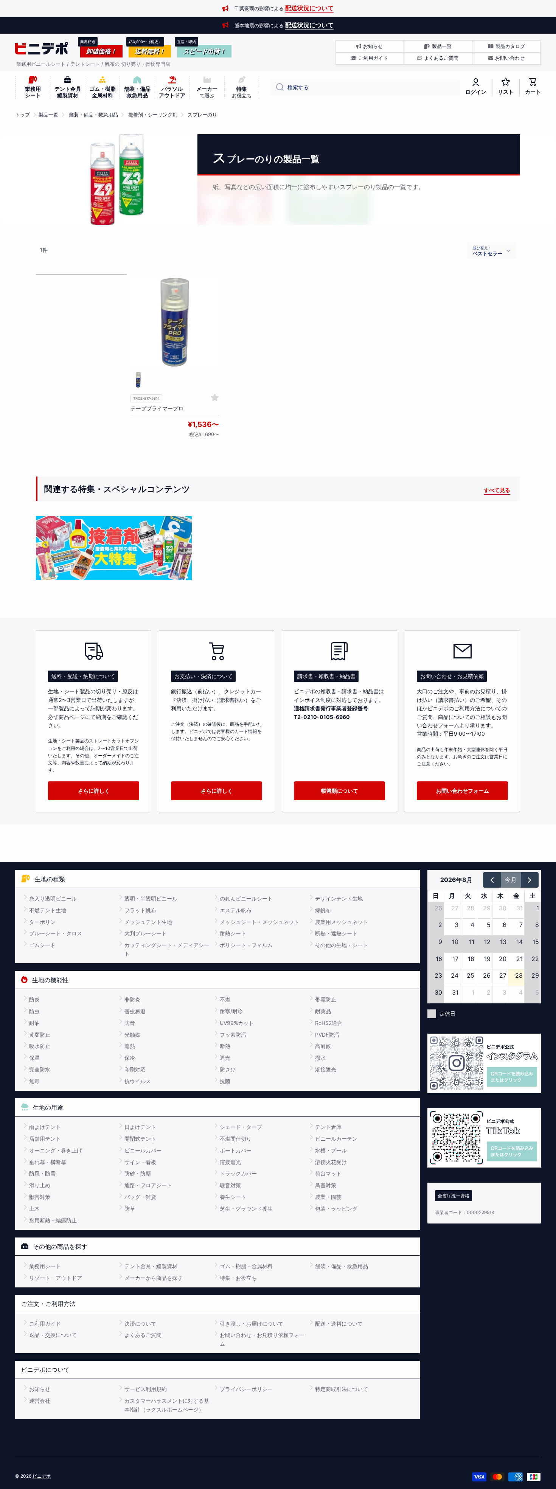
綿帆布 (323, 910)
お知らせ (39, 1389)
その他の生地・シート (341, 945)
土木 (34, 1208)
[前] (492, 879)
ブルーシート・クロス (55, 933)
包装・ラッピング (336, 1208)
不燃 (225, 999)
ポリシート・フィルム (246, 945)
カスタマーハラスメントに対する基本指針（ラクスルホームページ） (166, 1404)
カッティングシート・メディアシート (166, 949)
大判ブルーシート (145, 933)
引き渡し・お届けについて (251, 1323)
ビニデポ (42, 1476)
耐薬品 (323, 1011)
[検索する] (277, 87)
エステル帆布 (236, 910)
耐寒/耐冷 (231, 1011)
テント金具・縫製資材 (150, 1266)
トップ (22, 115)
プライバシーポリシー (246, 1389)
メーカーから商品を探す (153, 1278)
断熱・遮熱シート (336, 933)
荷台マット (328, 1173)
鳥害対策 (325, 1185)
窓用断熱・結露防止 (53, 1220)
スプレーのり (202, 115)
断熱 (225, 1046)
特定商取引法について (341, 1389)
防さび (228, 1069)
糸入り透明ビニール (53, 898)
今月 (511, 879)
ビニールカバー (143, 1150)
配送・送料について (339, 1323)
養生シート (233, 1197)
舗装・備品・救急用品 (93, 115)
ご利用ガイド (45, 1323)
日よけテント (140, 1127)
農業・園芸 (328, 1197)
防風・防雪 (42, 1173)
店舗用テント (45, 1138)
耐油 (34, 1023)
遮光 (225, 1057)
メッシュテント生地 (148, 922)
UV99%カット (237, 1023)
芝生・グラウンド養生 (246, 1208)
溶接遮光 (325, 1069)
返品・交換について (53, 1335)
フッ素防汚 (233, 1034)
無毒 (34, 1081)
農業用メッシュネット (341, 922)
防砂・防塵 (137, 1173)
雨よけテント (45, 1127)
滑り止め (39, 1185)
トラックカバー (238, 1173)
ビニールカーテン (336, 1138)
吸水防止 (39, 1046)
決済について (140, 1323)
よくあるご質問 (143, 1335)
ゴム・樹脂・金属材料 (246, 1266)
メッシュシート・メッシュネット (259, 922)
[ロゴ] (41, 48)
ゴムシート (42, 945)
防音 (129, 1023)
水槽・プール (331, 1150)
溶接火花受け (331, 1162)
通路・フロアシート (148, 1185)
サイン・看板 (140, 1162)
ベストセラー (487, 253)
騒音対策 (230, 1185)
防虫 (34, 1011)
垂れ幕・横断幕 (47, 1162)
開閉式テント (140, 1138)
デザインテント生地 (339, 898)
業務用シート (45, 1266)
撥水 (320, 1057)
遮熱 (129, 1046)
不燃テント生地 (47, 910)
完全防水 (39, 1069)
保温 (34, 1057)
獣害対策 (39, 1197)
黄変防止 (39, 1034)
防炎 (34, 999)
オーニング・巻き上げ (55, 1150)
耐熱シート (233, 933)
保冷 (129, 1057)
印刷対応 (135, 1069)
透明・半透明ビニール (150, 898)
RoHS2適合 (328, 1023)
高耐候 (323, 1046)
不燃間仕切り (236, 1138)
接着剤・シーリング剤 (152, 115)
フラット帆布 (140, 910)
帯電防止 (325, 999)
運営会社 (39, 1400)
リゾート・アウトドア (55, 1278)
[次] (530, 879)
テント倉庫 (328, 1127)
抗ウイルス (137, 1081)
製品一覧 (48, 115)
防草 (129, 1208)
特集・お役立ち (238, 1278)
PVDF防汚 (327, 1034)
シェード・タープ (241, 1127)
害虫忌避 (135, 1011)
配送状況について (309, 8)
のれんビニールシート (246, 898)
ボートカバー (236, 1150)
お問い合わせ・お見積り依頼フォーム (262, 1339)
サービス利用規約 (145, 1389)
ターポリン (42, 922)
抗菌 (225, 1081)
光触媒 (132, 1034)
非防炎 (132, 999)
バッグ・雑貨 (140, 1197)
